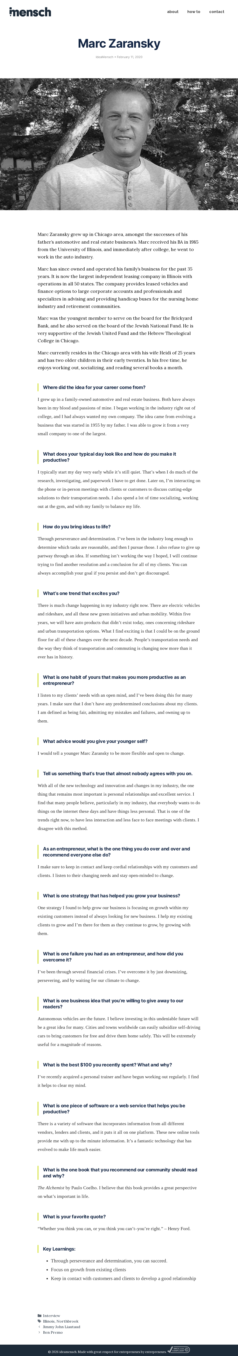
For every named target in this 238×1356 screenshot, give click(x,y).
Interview (51, 1315)
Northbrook (67, 1321)
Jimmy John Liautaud (61, 1326)
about (172, 12)
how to (193, 12)
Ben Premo (53, 1332)
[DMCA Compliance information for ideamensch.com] (178, 1352)
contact (216, 12)
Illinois (49, 1321)
